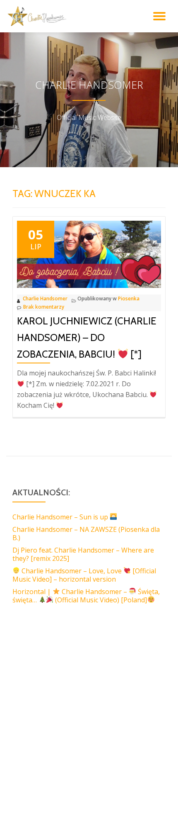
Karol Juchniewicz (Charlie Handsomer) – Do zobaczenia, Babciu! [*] (86, 337)
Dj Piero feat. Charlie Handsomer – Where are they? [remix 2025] (83, 554)
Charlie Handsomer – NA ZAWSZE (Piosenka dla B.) (86, 533)
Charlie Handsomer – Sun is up (61, 516)
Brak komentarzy (43, 306)
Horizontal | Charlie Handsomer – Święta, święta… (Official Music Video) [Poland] (86, 595)
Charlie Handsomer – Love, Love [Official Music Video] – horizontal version (84, 575)
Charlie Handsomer (45, 298)
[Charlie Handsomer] (38, 16)
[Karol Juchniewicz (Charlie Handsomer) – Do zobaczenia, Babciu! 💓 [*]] (89, 253)
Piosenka (129, 298)
